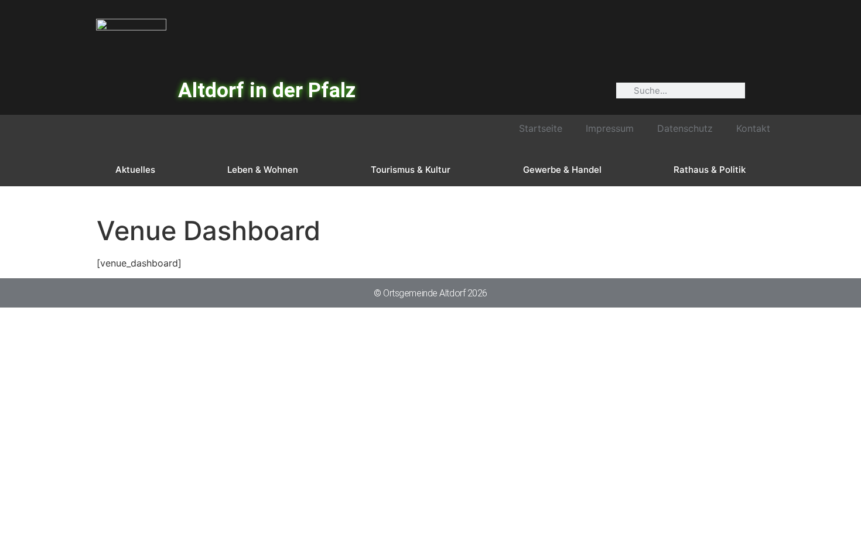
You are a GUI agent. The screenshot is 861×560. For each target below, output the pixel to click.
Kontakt (753, 128)
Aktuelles (135, 169)
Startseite (540, 128)
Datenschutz (685, 128)
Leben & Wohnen (262, 169)
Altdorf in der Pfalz (267, 90)
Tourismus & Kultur (410, 169)
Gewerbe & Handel (562, 169)
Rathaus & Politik (710, 169)
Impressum (610, 128)
